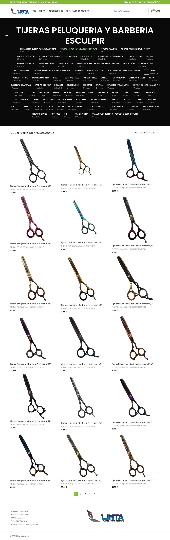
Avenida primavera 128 (20, 511)
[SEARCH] (146, 11)
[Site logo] (19, 11)
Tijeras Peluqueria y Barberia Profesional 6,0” (81, 305)
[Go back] (7, 35)
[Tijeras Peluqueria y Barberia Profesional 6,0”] (85, 279)
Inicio (12, 133)
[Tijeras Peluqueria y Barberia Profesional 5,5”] (34, 161)
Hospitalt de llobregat (19, 514)
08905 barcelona (17, 518)
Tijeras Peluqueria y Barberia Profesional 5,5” (30, 186)
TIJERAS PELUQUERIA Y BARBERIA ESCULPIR (27, 189)
